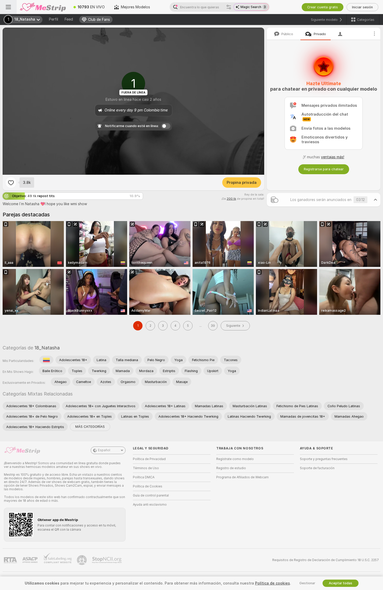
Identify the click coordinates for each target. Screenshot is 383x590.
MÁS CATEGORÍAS (90, 427)
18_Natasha (47, 347)
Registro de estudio (231, 468)
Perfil (53, 19)
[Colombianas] (46, 360)
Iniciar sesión (362, 7)
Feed (68, 19)
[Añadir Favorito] (11, 182)
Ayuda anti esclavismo (150, 504)
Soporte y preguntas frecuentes (324, 459)
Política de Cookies (147, 486)
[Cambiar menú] (8, 7)
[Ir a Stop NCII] (107, 560)
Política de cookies (272, 583)
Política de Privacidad (149, 459)
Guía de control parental (151, 495)
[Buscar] (228, 7)
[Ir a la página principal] (43, 7)
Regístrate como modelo (235, 459)
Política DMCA (144, 477)
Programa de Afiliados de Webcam (242, 477)
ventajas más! (332, 157)
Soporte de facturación (317, 468)
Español (104, 450)
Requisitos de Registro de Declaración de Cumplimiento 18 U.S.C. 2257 (325, 560)
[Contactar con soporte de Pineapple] (82, 560)
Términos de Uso (146, 468)
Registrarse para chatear (324, 169)
